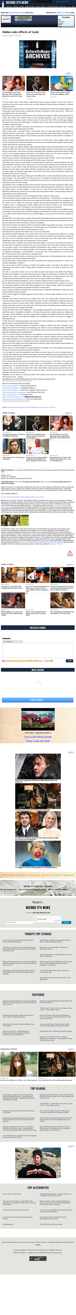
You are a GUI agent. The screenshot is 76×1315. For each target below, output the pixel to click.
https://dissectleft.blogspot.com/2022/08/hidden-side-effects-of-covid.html (31, 407)
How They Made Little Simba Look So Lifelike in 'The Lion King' (62, 612)
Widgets (38, 1245)
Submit (66, 922)
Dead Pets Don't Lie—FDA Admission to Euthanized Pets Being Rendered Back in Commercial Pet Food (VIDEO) (16, 1033)
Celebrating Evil (8, 1224)
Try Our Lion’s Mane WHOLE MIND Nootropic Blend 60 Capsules (22, 497)
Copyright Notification (55, 1242)
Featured (9, 6)
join (10, 475)
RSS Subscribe (68, 1242)
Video (73, 6)
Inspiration (63, 6)
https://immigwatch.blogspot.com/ (13, 397)
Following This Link (55, 544)
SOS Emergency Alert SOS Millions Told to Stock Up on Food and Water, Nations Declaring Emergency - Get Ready (56, 963)
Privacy (32, 1242)
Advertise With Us (13, 1242)
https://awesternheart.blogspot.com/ (13, 399)
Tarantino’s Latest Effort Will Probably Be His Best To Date (11, 587)
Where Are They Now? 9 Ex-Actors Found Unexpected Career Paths (36, 436)
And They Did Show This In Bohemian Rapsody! (32, 810)
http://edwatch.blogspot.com (11, 386)
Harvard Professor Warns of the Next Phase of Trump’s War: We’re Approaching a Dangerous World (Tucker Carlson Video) (55, 1128)
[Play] (38, 719)
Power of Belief (41, 6)
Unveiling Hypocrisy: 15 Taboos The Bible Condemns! (14, 435)
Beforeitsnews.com (16, 13)
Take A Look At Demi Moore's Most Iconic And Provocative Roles (36, 613)
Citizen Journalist (46, 482)
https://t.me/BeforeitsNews (57, 890)
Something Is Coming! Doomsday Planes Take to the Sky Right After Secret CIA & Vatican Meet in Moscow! (19, 972)
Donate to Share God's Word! (38, 741)
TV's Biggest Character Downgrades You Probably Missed (36, 867)
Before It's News (17, 2)
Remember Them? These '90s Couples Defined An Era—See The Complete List (60, 459)
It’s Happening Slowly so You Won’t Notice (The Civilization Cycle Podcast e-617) (55, 1194)
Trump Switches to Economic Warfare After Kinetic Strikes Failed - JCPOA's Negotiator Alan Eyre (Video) (56, 1119)
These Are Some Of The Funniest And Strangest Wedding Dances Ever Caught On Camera (62, 588)
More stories (27, 23)
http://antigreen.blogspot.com (11, 388)
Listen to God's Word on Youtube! (38, 737)
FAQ (21, 1242)
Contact (26, 1242)
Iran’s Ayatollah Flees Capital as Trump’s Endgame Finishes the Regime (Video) (19, 1136)
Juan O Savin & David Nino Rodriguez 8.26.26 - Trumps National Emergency (18, 941)
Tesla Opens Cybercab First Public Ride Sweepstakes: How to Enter (53, 1218)
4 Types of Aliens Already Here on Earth (16, 1210)
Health (22, 6)
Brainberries (6, 432)
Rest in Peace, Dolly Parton (12, 1194)
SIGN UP (29, 913)
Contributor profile (18, 23)
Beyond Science (30, 6)
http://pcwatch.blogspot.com (11, 390)
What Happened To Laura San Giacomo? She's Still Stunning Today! (12, 613)
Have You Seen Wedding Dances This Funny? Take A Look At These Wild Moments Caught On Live (37, 589)
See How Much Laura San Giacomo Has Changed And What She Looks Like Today (60, 436)
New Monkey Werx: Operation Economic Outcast (56, 1031)
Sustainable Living (52, 6)
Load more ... (37, 700)
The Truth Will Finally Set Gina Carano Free (28, 1179)
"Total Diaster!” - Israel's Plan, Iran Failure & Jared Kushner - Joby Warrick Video (56, 1009)
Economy (15, 6)
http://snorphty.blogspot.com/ (11, 394)
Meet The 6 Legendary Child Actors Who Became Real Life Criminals (36, 781)
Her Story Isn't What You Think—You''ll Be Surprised (18, 1080)
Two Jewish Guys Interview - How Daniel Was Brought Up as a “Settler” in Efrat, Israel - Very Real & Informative (19, 1202)
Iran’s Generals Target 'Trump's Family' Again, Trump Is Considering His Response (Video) (55, 1025)
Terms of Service (41, 1242)
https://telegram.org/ (25, 890)
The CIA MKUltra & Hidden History (51, 1224)
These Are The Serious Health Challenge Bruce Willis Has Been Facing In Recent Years (36, 459)
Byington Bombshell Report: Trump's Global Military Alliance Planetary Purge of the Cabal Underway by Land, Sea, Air (20, 963)
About (4, 1242)
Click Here (18, 482)
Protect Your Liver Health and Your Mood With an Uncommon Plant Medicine (56, 1210)
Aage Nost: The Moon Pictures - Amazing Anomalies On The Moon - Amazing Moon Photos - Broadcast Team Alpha (56, 1038)
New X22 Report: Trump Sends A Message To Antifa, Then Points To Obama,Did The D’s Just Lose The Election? (55, 1017)
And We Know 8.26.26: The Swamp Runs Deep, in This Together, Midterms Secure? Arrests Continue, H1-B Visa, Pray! (19, 949)
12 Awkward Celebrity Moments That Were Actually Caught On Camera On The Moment (37, 839)
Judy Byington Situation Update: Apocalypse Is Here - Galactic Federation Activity (55, 941)
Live (69, 6)
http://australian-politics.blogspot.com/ (14, 392)
